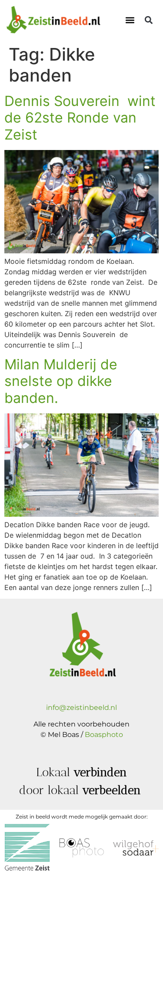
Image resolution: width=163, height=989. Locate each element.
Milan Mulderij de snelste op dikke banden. (60, 381)
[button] (130, 20)
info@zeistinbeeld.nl (81, 707)
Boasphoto (104, 734)
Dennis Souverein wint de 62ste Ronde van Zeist (80, 117)
